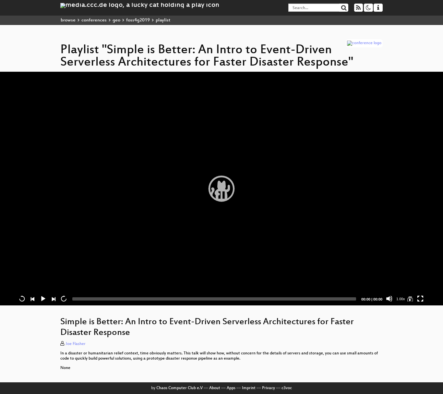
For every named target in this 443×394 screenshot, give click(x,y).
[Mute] (389, 299)
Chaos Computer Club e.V (179, 388)
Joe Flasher (76, 344)
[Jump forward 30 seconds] (63, 299)
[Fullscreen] (420, 299)
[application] (221, 188)
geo (116, 20)
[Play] (221, 188)
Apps (231, 388)
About (214, 388)
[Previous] (32, 299)
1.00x (400, 299)
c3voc (286, 388)
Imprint (249, 388)
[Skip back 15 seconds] (22, 299)
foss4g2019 (138, 20)
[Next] (53, 299)
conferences (94, 20)
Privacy (268, 388)
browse (68, 20)
